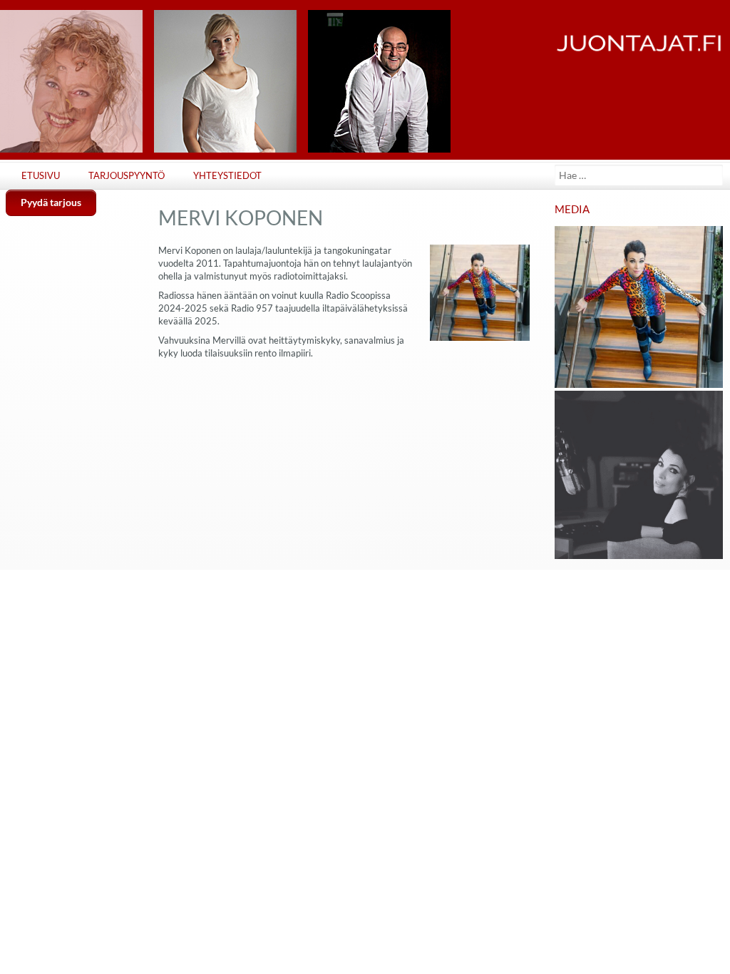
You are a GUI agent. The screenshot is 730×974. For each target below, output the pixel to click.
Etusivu (40, 175)
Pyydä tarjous (51, 202)
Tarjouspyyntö (126, 175)
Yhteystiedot (227, 175)
